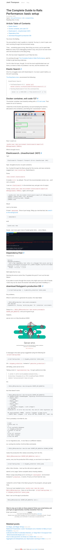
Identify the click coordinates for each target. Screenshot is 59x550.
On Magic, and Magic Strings (18, 527)
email (36, 549)
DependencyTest (14, 33)
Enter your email (11, 512)
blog (28, 2)
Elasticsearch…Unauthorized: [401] (19, 31)
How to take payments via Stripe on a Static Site (24, 537)
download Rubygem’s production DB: (20, 35)
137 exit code (41, 101)
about (23, 2)
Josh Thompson (12, 2)
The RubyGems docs (12, 77)
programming (29, 18)
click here (39, 513)
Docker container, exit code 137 (18, 28)
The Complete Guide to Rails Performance (32, 58)
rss (32, 549)
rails (23, 18)
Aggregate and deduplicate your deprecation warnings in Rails (28, 539)
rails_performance (15, 18)
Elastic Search (13, 26)
